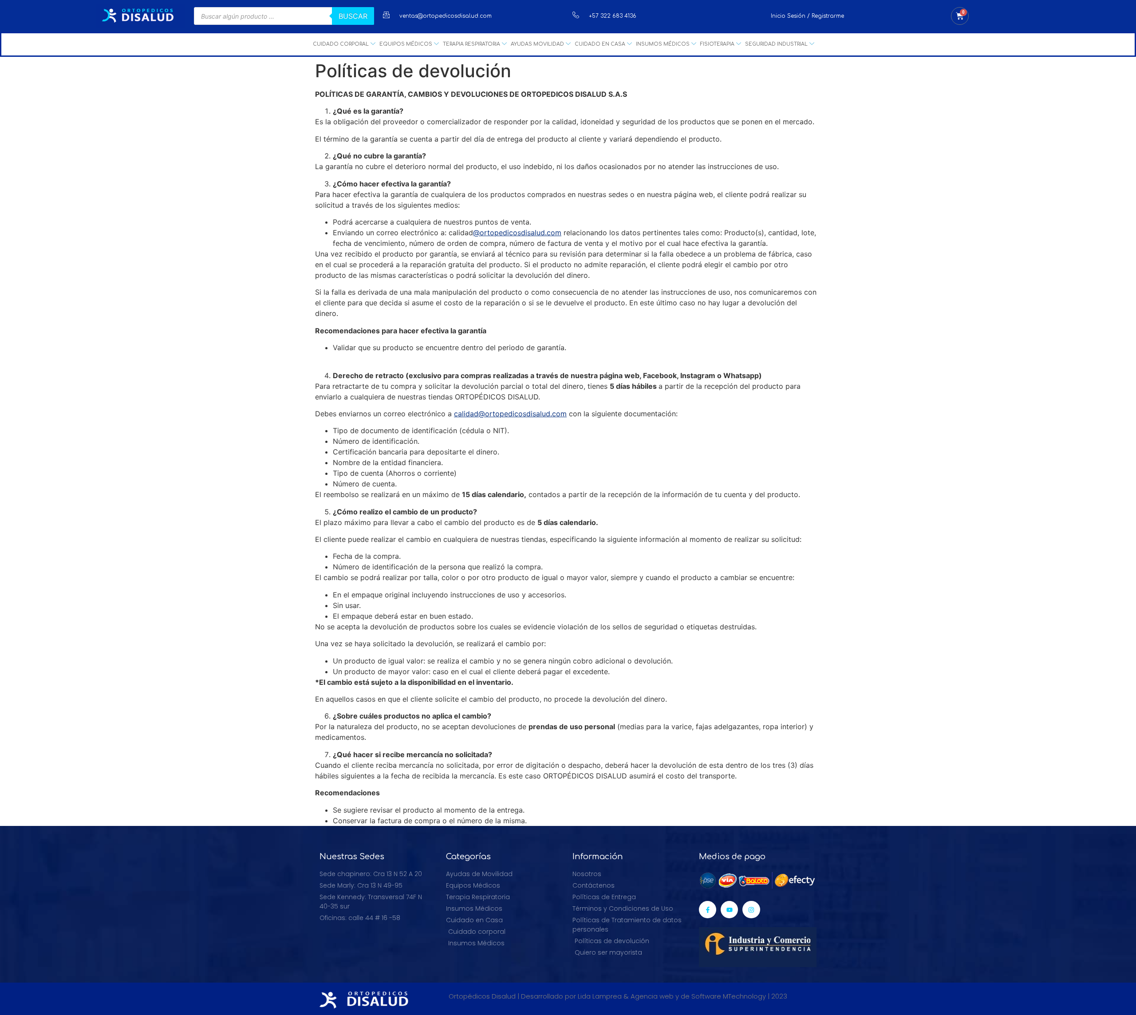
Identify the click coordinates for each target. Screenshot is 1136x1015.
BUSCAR (353, 16)
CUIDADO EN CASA (600, 44)
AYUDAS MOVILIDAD (537, 44)
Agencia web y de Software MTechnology (698, 996)
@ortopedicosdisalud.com (517, 232)
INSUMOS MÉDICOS (663, 44)
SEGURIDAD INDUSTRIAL (776, 44)
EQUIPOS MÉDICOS (405, 44)
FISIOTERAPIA (717, 44)
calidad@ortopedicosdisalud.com (510, 413)
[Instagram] (751, 909)
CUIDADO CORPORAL (341, 44)
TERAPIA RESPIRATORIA (471, 44)
